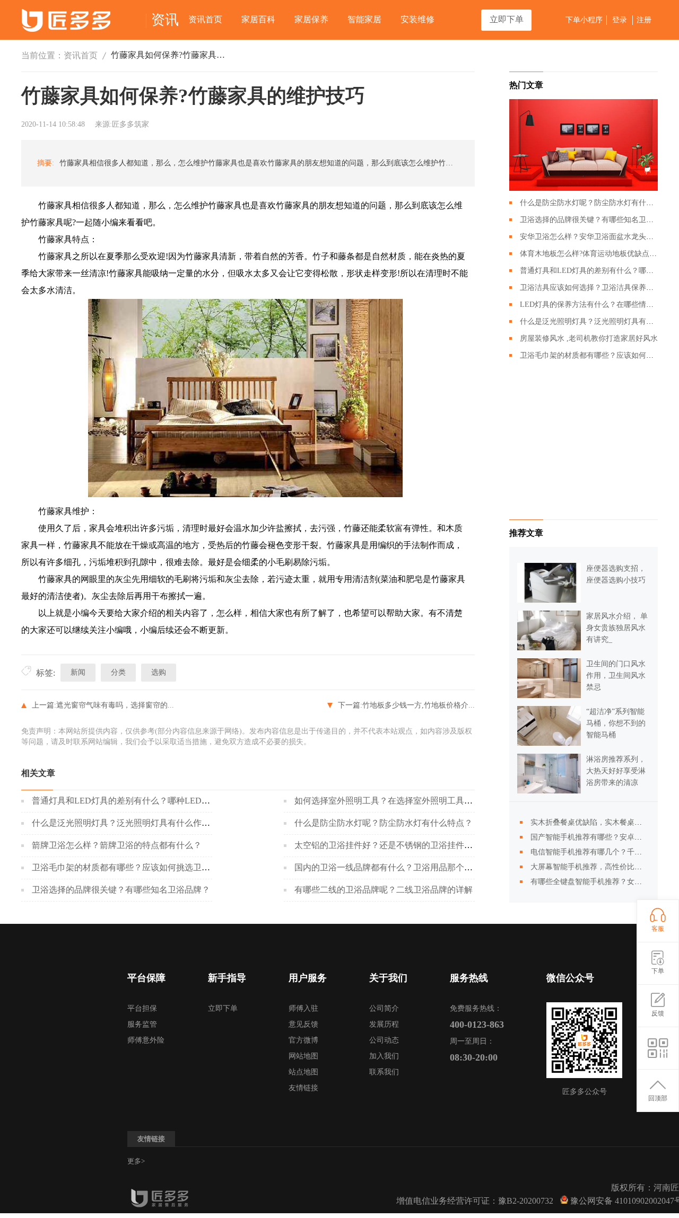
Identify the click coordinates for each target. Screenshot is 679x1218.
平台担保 (142, 1008)
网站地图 (303, 1056)
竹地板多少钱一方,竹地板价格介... (418, 705)
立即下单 (507, 19)
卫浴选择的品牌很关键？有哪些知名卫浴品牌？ (121, 889)
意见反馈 (303, 1024)
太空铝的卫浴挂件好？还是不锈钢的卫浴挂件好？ (387, 845)
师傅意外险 (145, 1040)
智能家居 (364, 19)
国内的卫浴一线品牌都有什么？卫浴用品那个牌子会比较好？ (409, 867)
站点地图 (303, 1072)
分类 (118, 672)
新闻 (78, 672)
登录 (619, 20)
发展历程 (384, 1024)
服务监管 (142, 1024)
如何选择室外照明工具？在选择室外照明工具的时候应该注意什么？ (421, 800)
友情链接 (303, 1088)
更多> (136, 1161)
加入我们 (384, 1056)
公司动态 (384, 1040)
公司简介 (384, 1008)
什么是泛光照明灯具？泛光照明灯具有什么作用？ (125, 822)
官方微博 (303, 1040)
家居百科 (258, 19)
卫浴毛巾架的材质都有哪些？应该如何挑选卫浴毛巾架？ (138, 867)
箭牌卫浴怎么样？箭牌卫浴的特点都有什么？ (117, 845)
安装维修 (417, 19)
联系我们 (384, 1072)
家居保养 (311, 19)
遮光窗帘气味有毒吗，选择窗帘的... (115, 705)
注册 (644, 20)
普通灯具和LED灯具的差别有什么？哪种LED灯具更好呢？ (142, 800)
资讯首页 (205, 19)
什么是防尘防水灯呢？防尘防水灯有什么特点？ (383, 822)
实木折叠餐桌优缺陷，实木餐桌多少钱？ (597, 822)
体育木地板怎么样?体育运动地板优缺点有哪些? (597, 254)
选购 (158, 672)
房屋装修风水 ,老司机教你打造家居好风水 (589, 338)
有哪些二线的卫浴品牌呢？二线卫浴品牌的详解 (383, 889)
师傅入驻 (303, 1008)
